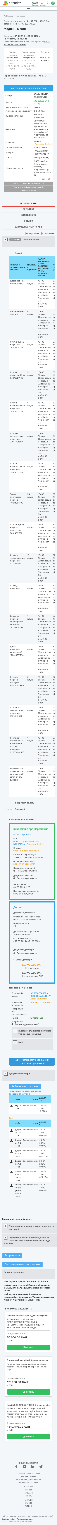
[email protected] (41, 157)
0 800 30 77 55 (37, 3)
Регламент (28, 1500)
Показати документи (27, 871)
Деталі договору (23, 960)
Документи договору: (23, 950)
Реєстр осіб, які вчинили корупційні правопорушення (29, 188)
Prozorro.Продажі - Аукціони (28, 1479)
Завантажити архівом (26, 1086)
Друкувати (13, 1255)
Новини (28, 1490)
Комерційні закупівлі (28, 1483)
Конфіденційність (8, 1519)
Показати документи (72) (27, 1024)
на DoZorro (22, 39)
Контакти (28, 1493)
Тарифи (28, 1506)
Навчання (28, 1487)
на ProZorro (9, 39)
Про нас (28, 1496)
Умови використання (25, 1519)
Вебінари (28, 1503)
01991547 (38, 141)
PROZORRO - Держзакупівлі (28, 1473)
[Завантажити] (11, 1107)
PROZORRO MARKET (28, 1477)
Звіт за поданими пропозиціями (22, 1264)
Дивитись (28, 1347)
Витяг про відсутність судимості (28, 183)
